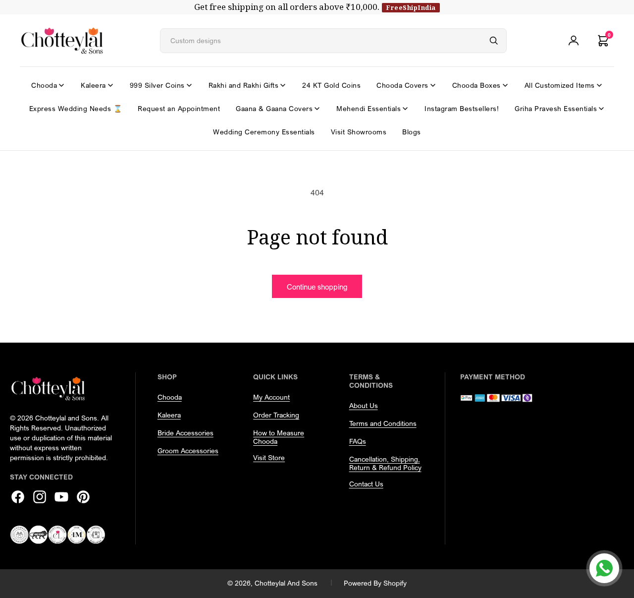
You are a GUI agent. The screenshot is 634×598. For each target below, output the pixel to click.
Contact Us (366, 483)
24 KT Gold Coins (331, 85)
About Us (363, 405)
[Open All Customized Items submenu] (599, 85)
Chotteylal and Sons (286, 583)
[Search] (494, 41)
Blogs (411, 131)
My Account (271, 397)
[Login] (573, 41)
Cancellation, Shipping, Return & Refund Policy (385, 463)
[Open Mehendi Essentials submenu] (405, 108)
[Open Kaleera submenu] (110, 85)
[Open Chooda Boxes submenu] (505, 85)
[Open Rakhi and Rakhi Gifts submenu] (282, 85)
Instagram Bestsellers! (461, 108)
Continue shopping (317, 286)
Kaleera (93, 85)
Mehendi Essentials (368, 108)
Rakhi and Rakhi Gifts (244, 85)
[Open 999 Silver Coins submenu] (189, 85)
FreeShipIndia (411, 7)
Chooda (44, 85)
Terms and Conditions (383, 423)
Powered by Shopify (375, 583)
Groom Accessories (188, 450)
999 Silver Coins (157, 85)
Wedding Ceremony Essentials (264, 131)
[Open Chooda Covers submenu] (432, 85)
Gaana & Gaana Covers (274, 108)
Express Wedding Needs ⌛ (75, 108)
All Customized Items (560, 85)
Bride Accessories (185, 432)
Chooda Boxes (476, 85)
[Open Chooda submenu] (61, 85)
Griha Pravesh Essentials (556, 108)
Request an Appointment (179, 108)
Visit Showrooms (359, 131)
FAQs (357, 441)
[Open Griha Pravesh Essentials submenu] (601, 108)
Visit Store (269, 457)
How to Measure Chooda (278, 436)
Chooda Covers (402, 85)
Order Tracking (276, 415)
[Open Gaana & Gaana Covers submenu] (317, 108)
